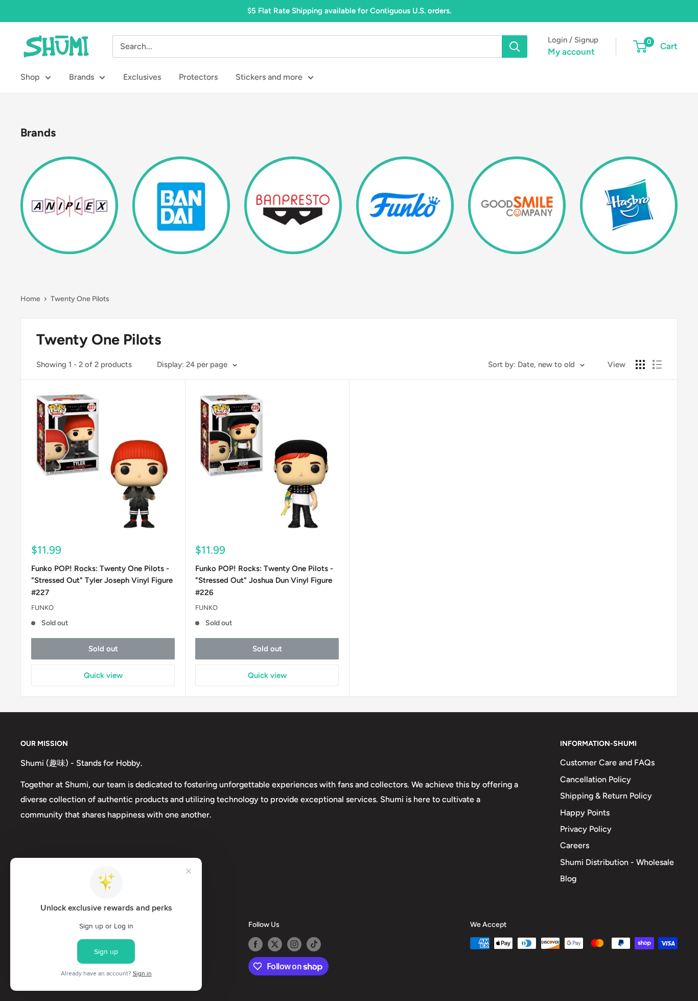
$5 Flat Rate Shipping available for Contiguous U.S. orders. (349, 10)
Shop (30, 77)
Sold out (103, 648)
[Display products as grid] (640, 364)
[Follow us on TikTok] (314, 944)
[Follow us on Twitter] (275, 944)
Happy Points (585, 812)
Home (30, 298)
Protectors (198, 77)
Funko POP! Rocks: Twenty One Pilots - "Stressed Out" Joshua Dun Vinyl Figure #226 (264, 580)
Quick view (103, 675)
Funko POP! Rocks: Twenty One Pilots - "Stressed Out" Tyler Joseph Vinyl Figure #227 (102, 580)
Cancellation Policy (595, 779)
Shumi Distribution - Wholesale (617, 862)
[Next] (677, 199)
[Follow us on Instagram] (294, 944)
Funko (42, 607)
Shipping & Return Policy (606, 796)
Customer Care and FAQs (607, 762)
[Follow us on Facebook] (255, 944)
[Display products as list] (657, 364)
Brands (81, 77)
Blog (568, 878)
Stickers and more (269, 77)
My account (571, 52)
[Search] (514, 46)
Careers (574, 845)
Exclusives (142, 77)
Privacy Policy (586, 829)
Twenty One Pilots (80, 298)
